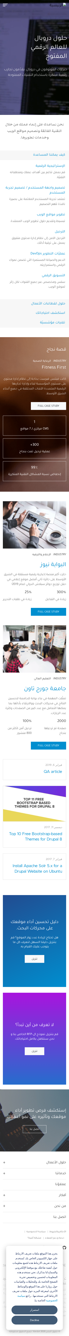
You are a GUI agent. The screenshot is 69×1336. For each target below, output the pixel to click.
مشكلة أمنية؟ (34, 1238)
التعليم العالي (42, 678)
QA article (53, 772)
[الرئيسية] (56, 6)
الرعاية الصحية (42, 361)
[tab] (34, 155)
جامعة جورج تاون (45, 689)
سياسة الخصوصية (36, 1232)
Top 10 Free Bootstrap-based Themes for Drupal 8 (35, 836)
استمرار (34, 1309)
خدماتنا (60, 1174)
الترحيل (60, 232)
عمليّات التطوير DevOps (47, 254)
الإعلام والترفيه (41, 554)
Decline (34, 1320)
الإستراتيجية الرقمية (50, 166)
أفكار (62, 1195)
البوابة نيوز (53, 565)
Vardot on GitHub (63, 1247)
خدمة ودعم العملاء (54, 1238)
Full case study (48, 406)
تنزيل (34, 959)
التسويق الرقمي (53, 276)
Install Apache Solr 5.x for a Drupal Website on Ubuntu (37, 868)
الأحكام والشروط (57, 1232)
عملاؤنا (60, 1184)
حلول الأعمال (56, 1163)
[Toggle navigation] (7, 4)
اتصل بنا (34, 1129)
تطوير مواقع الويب (51, 215)
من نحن (60, 1206)
